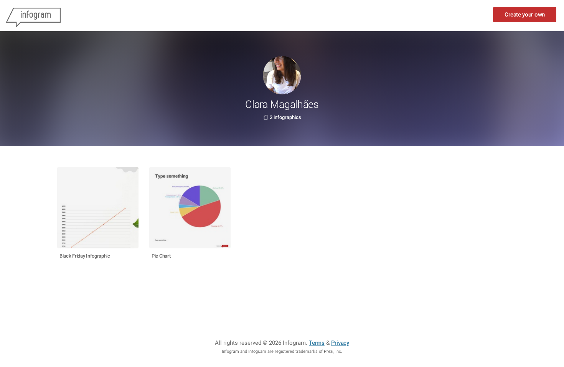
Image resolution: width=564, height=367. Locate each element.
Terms (317, 342)
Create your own (525, 14)
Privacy (340, 342)
